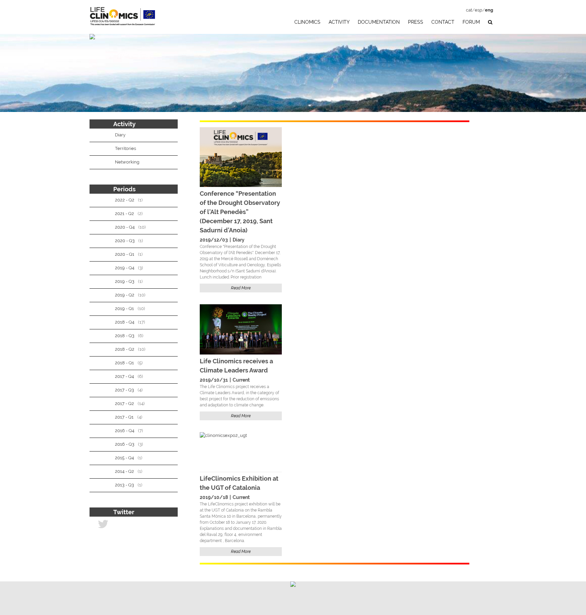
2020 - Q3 (125, 240)
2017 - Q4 (124, 376)
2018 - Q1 (124, 362)
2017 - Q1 (124, 417)
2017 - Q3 (124, 389)
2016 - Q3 (124, 444)
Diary (239, 240)
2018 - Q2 (124, 349)
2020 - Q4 (125, 227)
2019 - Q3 (124, 281)
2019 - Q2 (124, 294)
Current (241, 380)
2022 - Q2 (124, 200)
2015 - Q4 (124, 457)
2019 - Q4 (124, 267)
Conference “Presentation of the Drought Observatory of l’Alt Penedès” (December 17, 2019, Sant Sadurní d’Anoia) (240, 212)
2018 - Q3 (124, 335)
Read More (241, 288)
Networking (127, 162)
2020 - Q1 (124, 254)
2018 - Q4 (124, 322)
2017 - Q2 (124, 403)
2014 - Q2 (124, 471)
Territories (125, 148)
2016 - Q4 (124, 430)
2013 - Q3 (124, 484)
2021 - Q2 (124, 213)
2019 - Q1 (124, 308)
